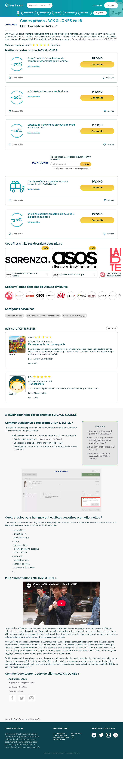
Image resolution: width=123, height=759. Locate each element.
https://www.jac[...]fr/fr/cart (49, 439)
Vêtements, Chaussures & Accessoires (43, 315)
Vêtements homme (14, 315)
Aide (72, 735)
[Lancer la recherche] (50, 5)
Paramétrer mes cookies (61, 737)
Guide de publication (60, 735)
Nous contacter (76, 733)
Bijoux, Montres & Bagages (74, 315)
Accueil (18, 12)
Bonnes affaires (28, 13)
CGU (72, 737)
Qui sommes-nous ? (59, 733)
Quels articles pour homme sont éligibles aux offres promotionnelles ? (101, 440)
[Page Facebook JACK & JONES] (12, 698)
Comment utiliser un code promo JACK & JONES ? (94, 39)
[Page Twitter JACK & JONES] (22, 698)
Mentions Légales (59, 739)
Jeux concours (69, 13)
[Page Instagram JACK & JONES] (31, 698)
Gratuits (57, 13)
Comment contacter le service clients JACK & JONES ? (99, 456)
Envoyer (86, 164)
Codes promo (44, 13)
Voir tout (112, 328)
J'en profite (97, 64)
